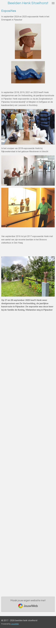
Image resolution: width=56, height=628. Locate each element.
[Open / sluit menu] (53, 3)
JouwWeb (15, 624)
